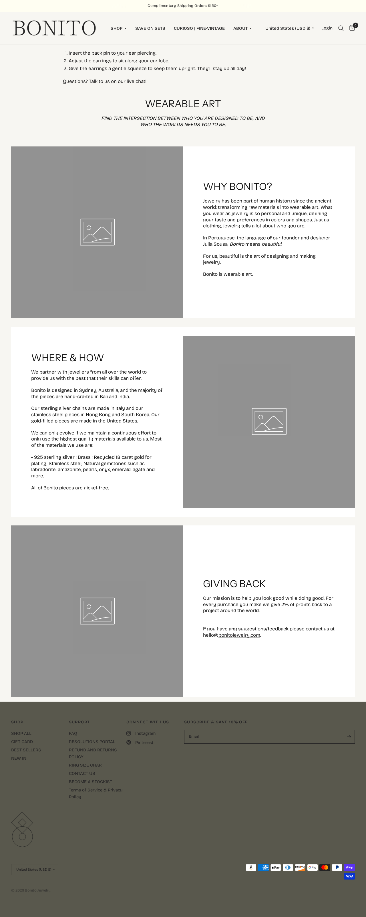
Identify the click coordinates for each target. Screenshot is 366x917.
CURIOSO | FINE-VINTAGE (199, 28)
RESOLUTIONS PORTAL (92, 741)
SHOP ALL (21, 733)
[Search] (341, 28)
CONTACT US (82, 773)
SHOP (116, 28)
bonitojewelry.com (239, 635)
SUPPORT (79, 722)
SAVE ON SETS (150, 28)
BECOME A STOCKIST (90, 781)
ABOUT (240, 28)
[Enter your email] (349, 737)
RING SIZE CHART (86, 765)
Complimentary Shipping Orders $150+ (183, 5)
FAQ (73, 733)
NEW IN (18, 758)
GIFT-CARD (22, 741)
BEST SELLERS (26, 750)
